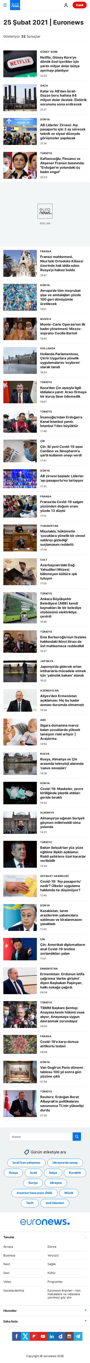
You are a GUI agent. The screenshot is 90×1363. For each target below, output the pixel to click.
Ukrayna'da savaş (65, 1162)
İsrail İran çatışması (26, 1162)
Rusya (13, 1172)
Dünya (52, 1246)
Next (6, 1264)
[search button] (77, 1136)
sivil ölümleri (55, 1203)
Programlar (55, 1281)
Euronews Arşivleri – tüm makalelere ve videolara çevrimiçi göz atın (64, 1294)
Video (7, 1281)
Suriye (33, 1182)
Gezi (6, 1273)
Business (9, 1255)
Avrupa (8, 1246)
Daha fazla (10, 1321)
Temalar (8, 1237)
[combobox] (45, 1136)
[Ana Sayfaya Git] (15, 5)
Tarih (29, 1203)
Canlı (79, 5)
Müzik (68, 1193)
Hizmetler (10, 1310)
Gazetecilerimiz (13, 1290)
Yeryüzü (53, 1255)
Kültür (51, 1273)
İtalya (53, 1172)
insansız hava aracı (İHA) (34, 1193)
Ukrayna (56, 1182)
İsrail (33, 1172)
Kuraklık (75, 1172)
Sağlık (52, 1264)
